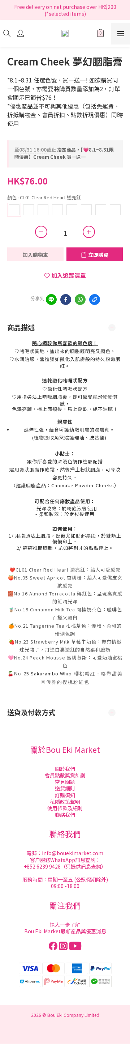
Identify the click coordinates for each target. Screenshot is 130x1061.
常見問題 (65, 781)
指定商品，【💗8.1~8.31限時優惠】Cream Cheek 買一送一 (64, 153)
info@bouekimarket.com (72, 853)
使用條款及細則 (65, 808)
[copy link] (94, 299)
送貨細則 (65, 788)
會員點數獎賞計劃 (65, 775)
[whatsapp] (80, 299)
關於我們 (65, 768)
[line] (51, 299)
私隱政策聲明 (65, 801)
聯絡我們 (65, 814)
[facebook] (65, 299)
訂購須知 (65, 795)
